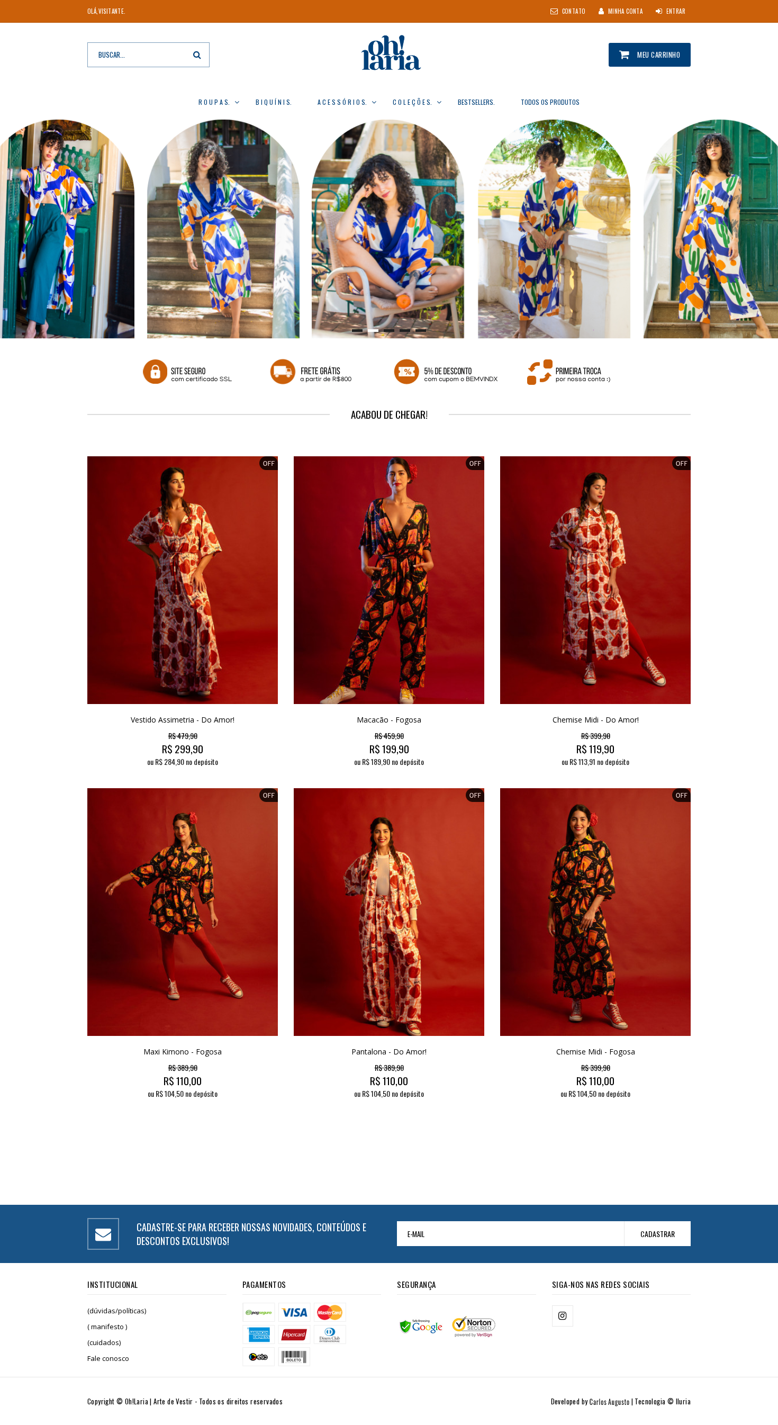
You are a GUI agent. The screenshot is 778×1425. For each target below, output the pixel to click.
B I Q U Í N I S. (274, 101)
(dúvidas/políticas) (116, 1310)
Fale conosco (108, 1358)
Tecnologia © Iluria (663, 1401)
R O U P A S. (214, 101)
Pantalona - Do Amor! (389, 1052)
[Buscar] (197, 55)
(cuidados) (104, 1342)
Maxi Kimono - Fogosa (182, 1052)
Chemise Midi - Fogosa (595, 1052)
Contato (574, 11)
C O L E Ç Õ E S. (412, 101)
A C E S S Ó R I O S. (342, 101)
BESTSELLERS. (476, 101)
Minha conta (625, 11)
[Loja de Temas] (598, 1401)
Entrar (675, 11)
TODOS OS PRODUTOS (550, 101)
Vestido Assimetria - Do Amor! (182, 720)
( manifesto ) (107, 1326)
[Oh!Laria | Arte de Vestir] (389, 54)
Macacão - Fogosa (389, 720)
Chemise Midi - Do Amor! (596, 720)
